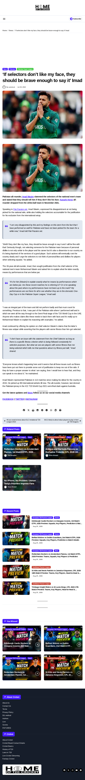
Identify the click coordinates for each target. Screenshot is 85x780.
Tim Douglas (12, 455)
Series (57, 517)
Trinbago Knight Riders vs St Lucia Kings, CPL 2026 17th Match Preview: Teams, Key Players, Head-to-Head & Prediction (55, 589)
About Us (6, 703)
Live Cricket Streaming (11, 756)
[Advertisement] (43, 50)
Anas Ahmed (53, 455)
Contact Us (6, 706)
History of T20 (7, 749)
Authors (5, 718)
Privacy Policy (7, 712)
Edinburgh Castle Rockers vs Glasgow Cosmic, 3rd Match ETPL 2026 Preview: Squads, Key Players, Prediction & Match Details (57, 523)
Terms (4, 709)
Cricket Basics (7, 746)
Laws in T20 (7, 752)
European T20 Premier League (16, 437)
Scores (5, 725)
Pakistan (12, 69)
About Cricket (7, 740)
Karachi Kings (66, 200)
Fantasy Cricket (8, 759)
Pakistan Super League (25, 69)
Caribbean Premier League (56, 437)
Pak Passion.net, (20, 209)
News (5, 69)
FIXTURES (6, 728)
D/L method (6, 715)
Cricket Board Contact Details (13, 743)
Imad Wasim (28, 196)
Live (4, 722)
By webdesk (10, 87)
